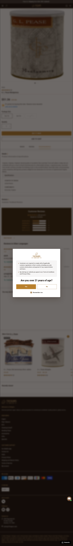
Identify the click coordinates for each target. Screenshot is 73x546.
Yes (26, 286)
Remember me (38, 292)
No (47, 286)
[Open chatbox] (69, 498)
